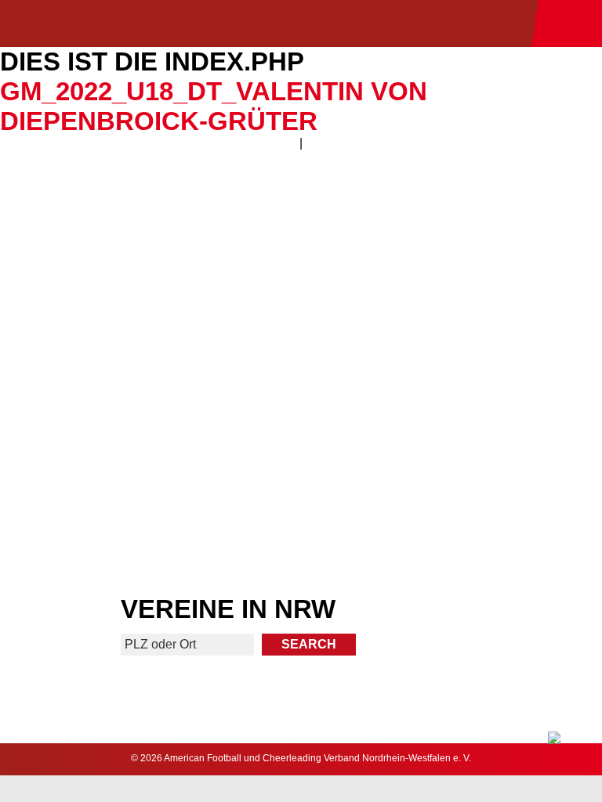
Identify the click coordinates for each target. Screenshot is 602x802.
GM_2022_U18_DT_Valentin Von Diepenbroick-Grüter (213, 106)
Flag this (149, 465)
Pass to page (149, 232)
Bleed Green (453, 348)
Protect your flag (149, 348)
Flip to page (452, 232)
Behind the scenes (452, 465)
